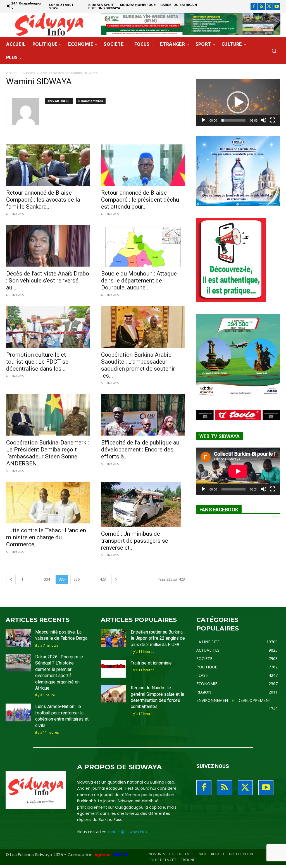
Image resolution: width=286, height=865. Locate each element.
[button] (273, 50)
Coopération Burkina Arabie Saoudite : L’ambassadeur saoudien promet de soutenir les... (138, 365)
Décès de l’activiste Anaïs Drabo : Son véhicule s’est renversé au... (47, 280)
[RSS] (261, 6)
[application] (238, 102)
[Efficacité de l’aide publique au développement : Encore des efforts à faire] (143, 415)
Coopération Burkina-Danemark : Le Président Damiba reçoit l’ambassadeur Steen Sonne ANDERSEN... (47, 453)
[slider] (233, 120)
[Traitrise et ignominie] (113, 669)
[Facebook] (254, 6)
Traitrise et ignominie (151, 663)
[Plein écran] (272, 120)
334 (47, 579)
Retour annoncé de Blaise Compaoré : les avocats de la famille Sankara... (43, 199)
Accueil (11, 73)
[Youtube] (276, 6)
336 (77, 579)
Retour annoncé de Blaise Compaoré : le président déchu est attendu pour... (140, 199)
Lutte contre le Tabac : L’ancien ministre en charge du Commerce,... (46, 537)
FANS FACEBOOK (218, 509)
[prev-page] (11, 579)
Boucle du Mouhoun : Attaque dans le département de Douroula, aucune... (139, 280)
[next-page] (116, 579)
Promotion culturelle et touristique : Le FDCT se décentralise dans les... (37, 361)
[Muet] (263, 120)
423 (103, 579)
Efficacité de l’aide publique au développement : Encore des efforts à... (140, 449)
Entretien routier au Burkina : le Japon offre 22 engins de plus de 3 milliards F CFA (158, 638)
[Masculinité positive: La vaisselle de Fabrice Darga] (18, 638)
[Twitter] (269, 6)
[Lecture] (203, 120)
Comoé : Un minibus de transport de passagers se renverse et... (134, 540)
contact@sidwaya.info (127, 831)
